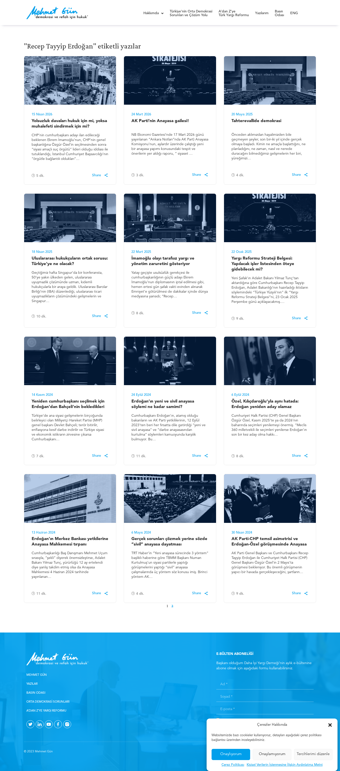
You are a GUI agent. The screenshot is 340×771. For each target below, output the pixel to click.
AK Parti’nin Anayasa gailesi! (160, 121)
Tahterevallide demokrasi (256, 121)
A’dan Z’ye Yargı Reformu (46, 710)
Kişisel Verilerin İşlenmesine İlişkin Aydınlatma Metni (285, 765)
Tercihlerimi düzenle (313, 754)
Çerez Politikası (233, 765)
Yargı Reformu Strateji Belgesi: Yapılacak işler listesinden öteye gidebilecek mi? (262, 264)
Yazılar (32, 683)
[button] (330, 725)
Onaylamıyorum (272, 754)
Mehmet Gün (36, 675)
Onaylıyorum (231, 754)
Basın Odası (35, 692)
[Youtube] (49, 724)
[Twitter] (30, 724)
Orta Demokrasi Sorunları (47, 701)
